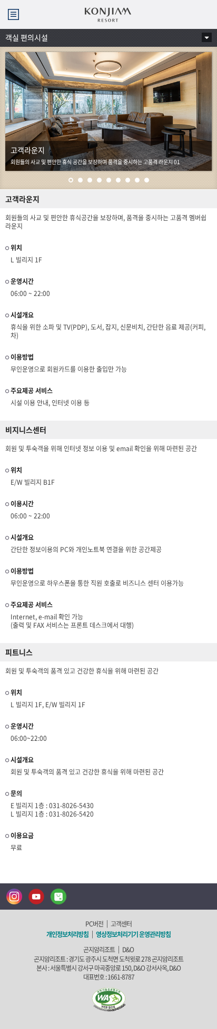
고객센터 (121, 924)
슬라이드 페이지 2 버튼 (80, 178)
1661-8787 (120, 977)
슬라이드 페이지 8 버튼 (137, 178)
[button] (13, 14)
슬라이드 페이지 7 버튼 (127, 178)
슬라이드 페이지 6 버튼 (118, 178)
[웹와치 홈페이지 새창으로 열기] (109, 999)
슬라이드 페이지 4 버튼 (99, 178)
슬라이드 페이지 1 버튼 (71, 178)
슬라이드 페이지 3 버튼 (89, 178)
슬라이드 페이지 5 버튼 (108, 178)
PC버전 (94, 924)
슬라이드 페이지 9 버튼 (146, 178)
